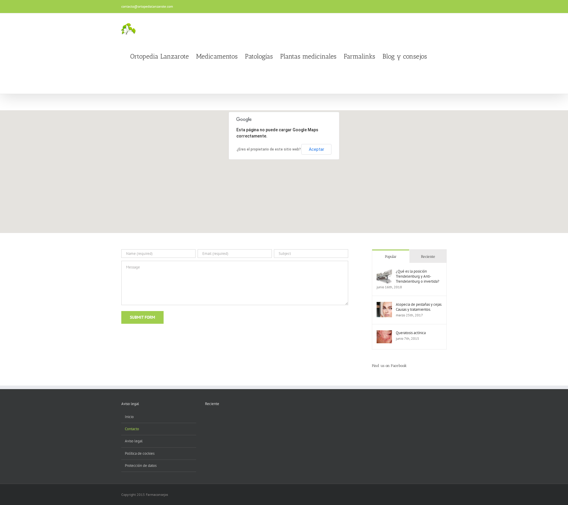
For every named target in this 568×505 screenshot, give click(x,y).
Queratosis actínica (411, 332)
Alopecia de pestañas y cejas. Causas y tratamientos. (419, 307)
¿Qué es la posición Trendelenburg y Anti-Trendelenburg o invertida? (417, 276)
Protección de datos (140, 465)
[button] (436, 56)
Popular (391, 256)
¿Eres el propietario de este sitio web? (269, 149)
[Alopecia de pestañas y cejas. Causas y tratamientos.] (384, 304)
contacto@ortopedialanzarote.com (147, 6)
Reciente (428, 256)
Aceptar (316, 149)
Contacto (132, 428)
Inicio (129, 416)
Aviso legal (134, 441)
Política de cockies (139, 453)
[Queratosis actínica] (384, 333)
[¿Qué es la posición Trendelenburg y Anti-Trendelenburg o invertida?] (384, 271)
